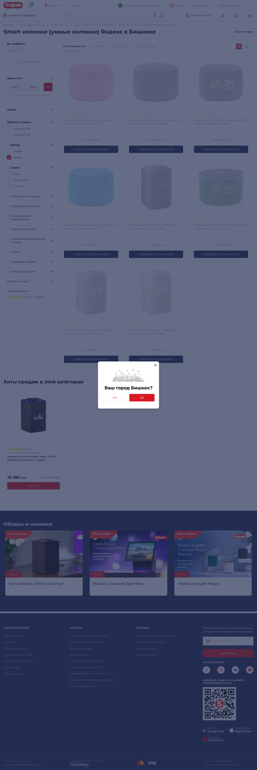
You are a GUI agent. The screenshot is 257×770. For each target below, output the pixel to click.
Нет (115, 397)
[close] (155, 365)
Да (142, 397)
